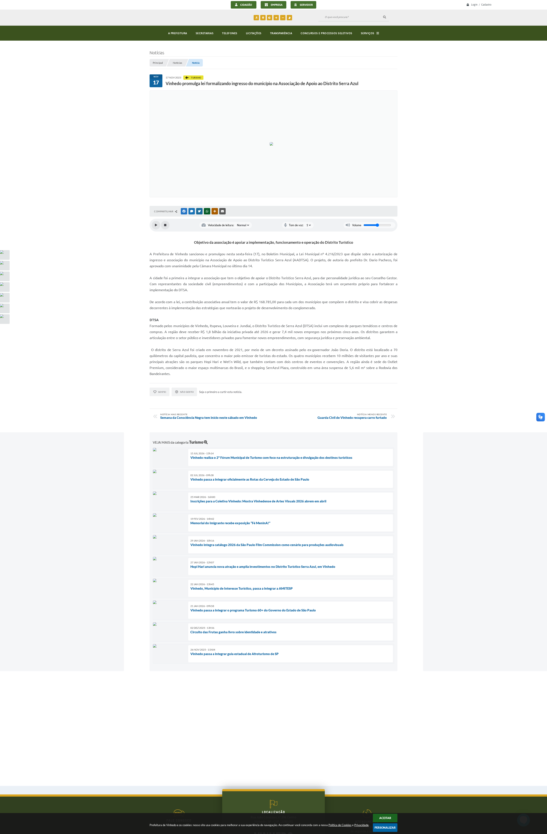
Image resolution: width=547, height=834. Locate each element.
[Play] (156, 225)
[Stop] (165, 225)
